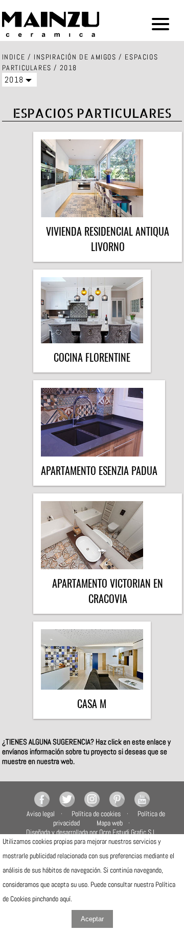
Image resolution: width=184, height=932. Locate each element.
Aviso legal (41, 813)
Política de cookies (96, 813)
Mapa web (110, 822)
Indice (14, 56)
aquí (65, 898)
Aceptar (92, 919)
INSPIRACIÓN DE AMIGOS (75, 56)
